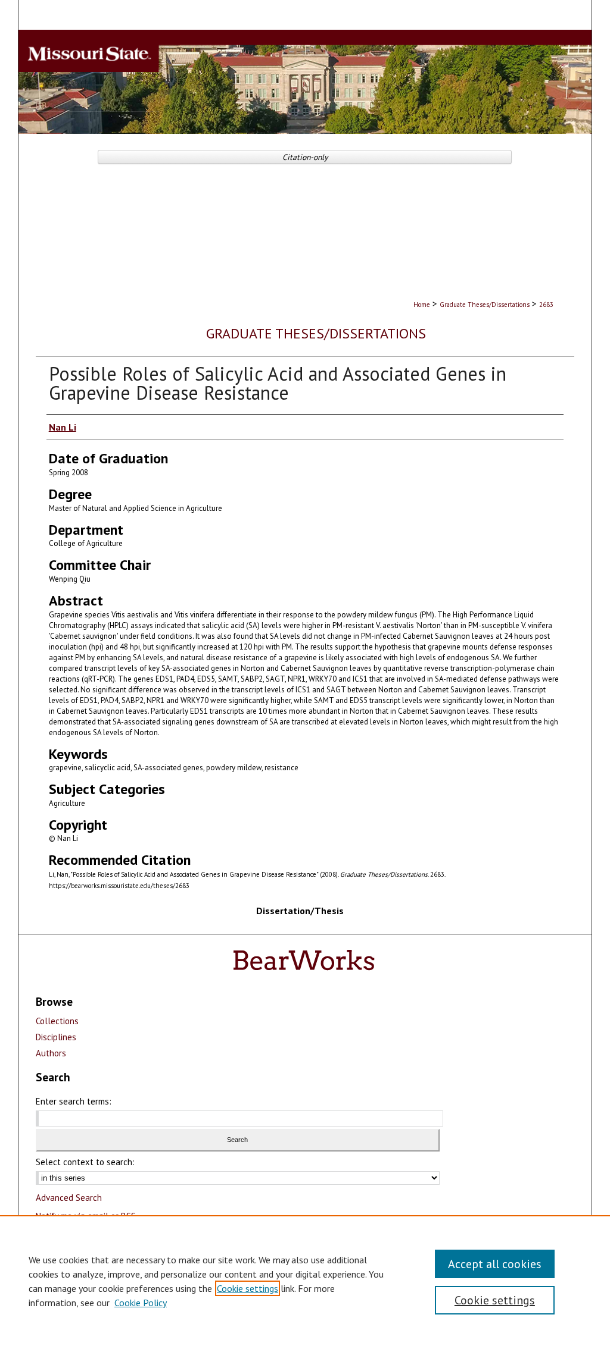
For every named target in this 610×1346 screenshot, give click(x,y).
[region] (305, 1280)
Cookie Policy (140, 1303)
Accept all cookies (494, 1264)
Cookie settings (247, 1288)
